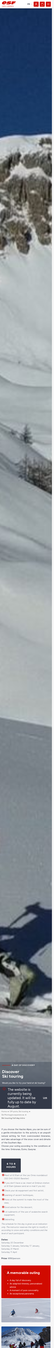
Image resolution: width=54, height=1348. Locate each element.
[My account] (36, 4)
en (28, 4)
